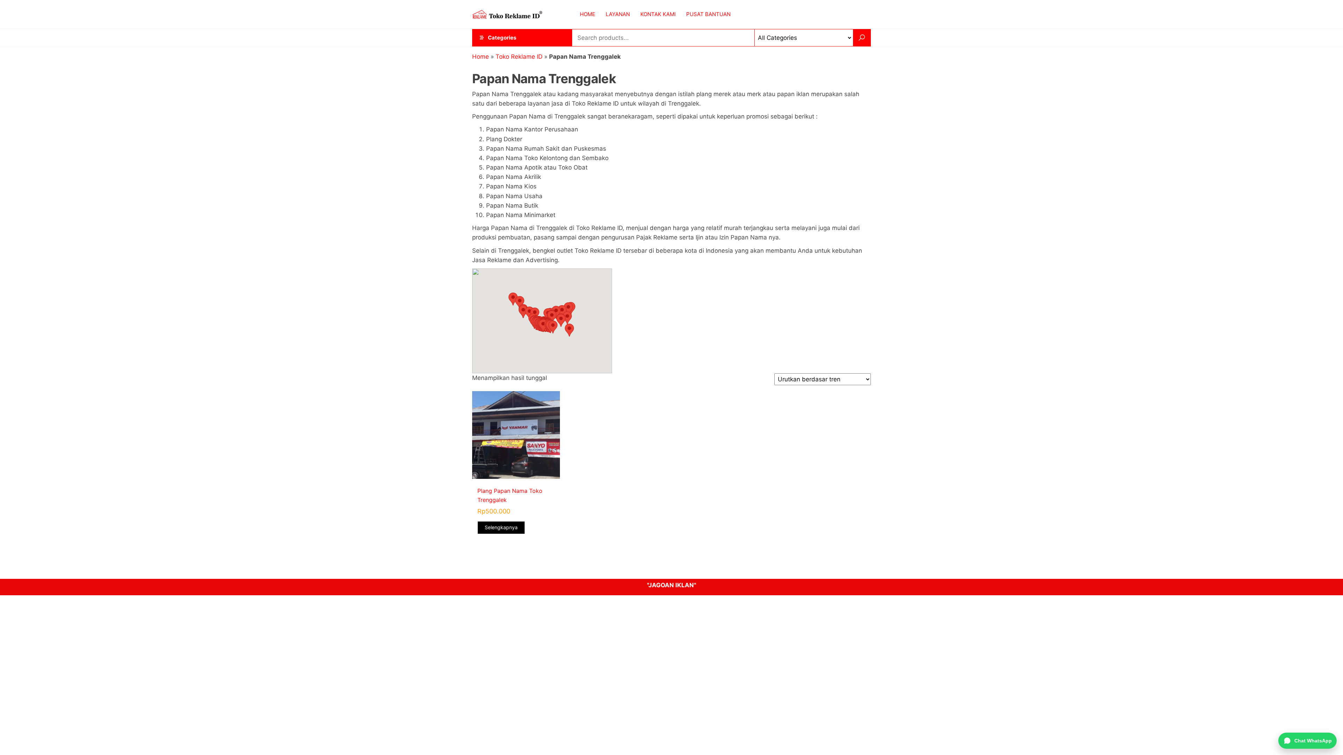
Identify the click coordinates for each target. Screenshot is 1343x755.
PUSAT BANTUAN (708, 14)
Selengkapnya (501, 527)
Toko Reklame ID (519, 56)
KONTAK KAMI (658, 14)
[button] (513, 299)
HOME (587, 14)
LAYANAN (618, 14)
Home (480, 56)
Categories (502, 37)
